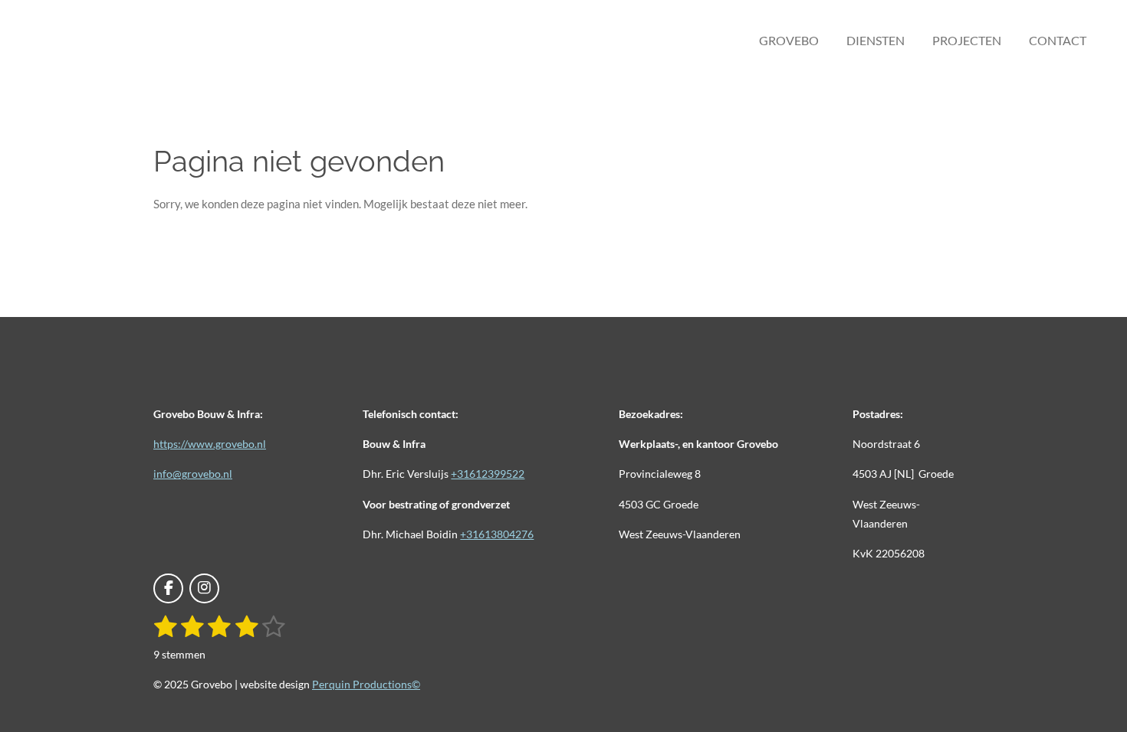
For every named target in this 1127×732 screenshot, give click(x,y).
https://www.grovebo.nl (209, 443)
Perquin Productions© (366, 684)
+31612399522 (487, 473)
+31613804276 (497, 534)
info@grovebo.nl (192, 473)
